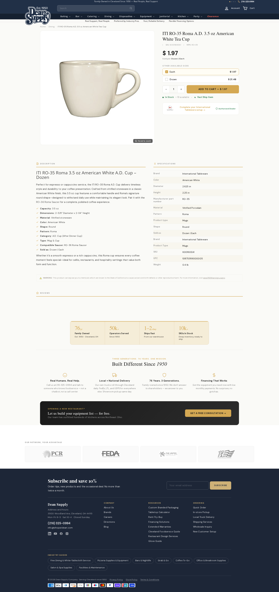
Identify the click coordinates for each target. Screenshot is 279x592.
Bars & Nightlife (143, 560)
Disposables (126, 16)
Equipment (146, 16)
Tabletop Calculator (159, 512)
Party (197, 16)
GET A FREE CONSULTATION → (208, 413)
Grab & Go (163, 560)
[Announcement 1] (229, 1)
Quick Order (199, 507)
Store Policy (131, 579)
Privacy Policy (116, 579)
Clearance (213, 16)
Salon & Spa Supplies (61, 567)
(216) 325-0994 (59, 523)
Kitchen (182, 16)
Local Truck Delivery (203, 517)
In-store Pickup (201, 512)
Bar (78, 16)
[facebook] (61, 533)
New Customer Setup (204, 531)
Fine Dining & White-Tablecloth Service (71, 560)
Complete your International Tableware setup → (195, 108)
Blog (106, 526)
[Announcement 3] (233, 1)
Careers (108, 517)
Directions (109, 521)
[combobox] (96, 8)
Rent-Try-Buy (155, 517)
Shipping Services (202, 521)
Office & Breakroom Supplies (211, 560)
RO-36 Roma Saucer (48, 202)
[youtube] (55, 533)
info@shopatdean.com (60, 527)
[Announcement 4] (235, 1)
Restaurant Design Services (163, 536)
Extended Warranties (159, 526)
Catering (92, 16)
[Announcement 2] (231, 1)
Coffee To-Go (183, 560)
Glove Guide (155, 541)
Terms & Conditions (149, 579)
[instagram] (67, 533)
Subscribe (220, 485)
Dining (108, 16)
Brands (107, 512)
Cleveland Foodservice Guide (164, 531)
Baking (64, 16)
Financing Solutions (158, 521)
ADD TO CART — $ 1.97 (212, 89)
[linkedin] (49, 533)
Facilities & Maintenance (92, 567)
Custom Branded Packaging (163, 507)
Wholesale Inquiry (202, 526)
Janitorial (165, 16)
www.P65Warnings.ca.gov (214, 278)
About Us (109, 507)
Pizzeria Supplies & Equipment (113, 560)
